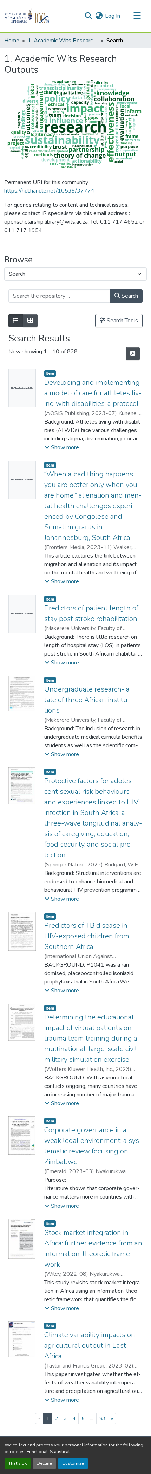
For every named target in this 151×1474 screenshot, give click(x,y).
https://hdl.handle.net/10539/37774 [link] (49, 191)
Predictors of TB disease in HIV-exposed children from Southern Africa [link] (86, 936)
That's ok (17, 1463)
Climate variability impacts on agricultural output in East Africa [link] (89, 1345)
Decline (44, 1463)
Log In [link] (112, 16)
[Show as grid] (30, 320)
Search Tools (121, 320)
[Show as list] (15, 320)
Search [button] (129, 296)
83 (102, 1418)
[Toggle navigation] (137, 16)
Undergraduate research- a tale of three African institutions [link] (87, 699)
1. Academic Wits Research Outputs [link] (63, 40)
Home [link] (11, 40)
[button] (39, 16)
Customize (73, 1463)
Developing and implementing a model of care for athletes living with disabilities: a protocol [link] (93, 393)
